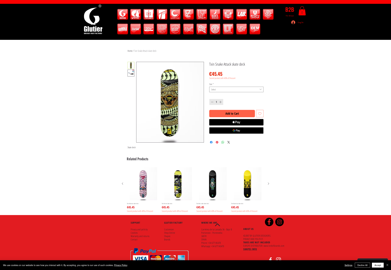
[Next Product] (268, 183)
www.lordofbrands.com (274, 245)
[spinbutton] (216, 102)
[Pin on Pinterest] (217, 142)
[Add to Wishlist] (259, 113)
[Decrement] (212, 102)
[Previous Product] (122, 183)
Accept (378, 265)
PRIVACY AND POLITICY (253, 239)
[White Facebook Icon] (270, 260)
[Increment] (221, 102)
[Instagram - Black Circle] (279, 222)
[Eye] (122, 14)
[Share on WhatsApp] (223, 142)
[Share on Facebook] (211, 142)
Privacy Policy (120, 265)
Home (130, 51)
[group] (195, 190)
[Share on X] (228, 142)
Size (211, 84)
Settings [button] (348, 265)
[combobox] (236, 89)
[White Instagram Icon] (278, 260)
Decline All (362, 265)
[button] (302, 10)
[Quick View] (143, 183)
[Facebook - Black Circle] (269, 222)
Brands (167, 239)
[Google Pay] (236, 130)
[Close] (387, 265)
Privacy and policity (139, 229)
